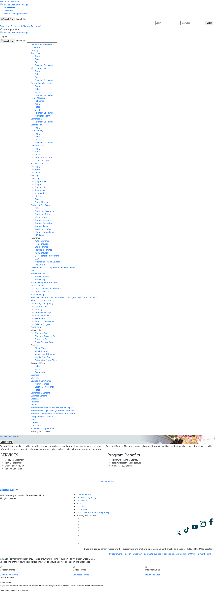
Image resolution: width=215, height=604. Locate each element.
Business (35, 375)
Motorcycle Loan (39, 68)
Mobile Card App (43, 357)
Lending (34, 50)
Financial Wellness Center (43, 300)
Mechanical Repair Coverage (48, 261)
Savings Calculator (43, 223)
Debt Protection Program (47, 255)
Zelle (33, 294)
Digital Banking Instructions (48, 288)
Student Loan (37, 163)
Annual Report (66, 407)
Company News (38, 416)
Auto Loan (35, 53)
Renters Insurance (43, 249)
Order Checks (41, 202)
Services (35, 270)
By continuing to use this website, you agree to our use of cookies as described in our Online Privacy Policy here (162, 553)
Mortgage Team (42, 115)
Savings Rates (41, 226)
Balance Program (43, 324)
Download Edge (152, 574)
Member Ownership (40, 413)
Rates (37, 59)
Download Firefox (81, 574)
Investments (37, 267)
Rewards (35, 401)
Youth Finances (42, 315)
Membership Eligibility (41, 410)
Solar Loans (36, 124)
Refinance (39, 101)
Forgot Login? (17, 26)
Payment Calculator (44, 65)
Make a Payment (39, 297)
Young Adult (40, 193)
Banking (35, 175)
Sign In (5, 36)
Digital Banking (38, 285)
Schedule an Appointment (16, 13)
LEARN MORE (107, 481)
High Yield (39, 196)
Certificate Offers (43, 214)
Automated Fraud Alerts (46, 360)
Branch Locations (66, 410)
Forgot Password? (32, 26)
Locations (8, 10)
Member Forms (84, 494)
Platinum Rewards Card (46, 336)
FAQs (54, 410)
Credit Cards (37, 327)
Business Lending (39, 395)
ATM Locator (70, 413)
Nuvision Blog (56, 413)
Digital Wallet (41, 348)
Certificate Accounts (44, 211)
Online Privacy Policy (86, 497)
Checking (35, 178)
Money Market (42, 217)
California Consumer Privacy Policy (93, 512)
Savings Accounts (43, 220)
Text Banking (37, 282)
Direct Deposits (50, 267)
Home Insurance (43, 243)
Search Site (21, 19)
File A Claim (40, 264)
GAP (37, 258)
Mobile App (40, 279)
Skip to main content (10, 1)
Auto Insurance (42, 241)
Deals (37, 62)
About (34, 404)
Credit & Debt (41, 306)
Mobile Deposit (42, 276)
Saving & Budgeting (44, 303)
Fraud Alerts (91, 297)
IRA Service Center (66, 267)
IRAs (37, 208)
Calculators (36, 425)
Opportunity (41, 187)
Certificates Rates (43, 229)
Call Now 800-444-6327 (41, 44)
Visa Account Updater (45, 354)
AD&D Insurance (43, 252)
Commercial (36, 118)
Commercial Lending (40, 392)
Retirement (40, 318)
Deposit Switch (42, 291)
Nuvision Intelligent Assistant (71, 297)
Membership (37, 407)
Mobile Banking (38, 273)
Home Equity (37, 130)
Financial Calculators (44, 321)
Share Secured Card (44, 342)
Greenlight (41, 294)
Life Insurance (41, 246)
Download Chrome (9, 574)
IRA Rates (39, 235)
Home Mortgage (39, 98)
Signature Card (42, 339)
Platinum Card (41, 333)
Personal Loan (37, 145)
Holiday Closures (51, 407)
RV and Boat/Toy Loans (41, 83)
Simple (38, 184)
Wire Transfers (50, 282)
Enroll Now (5, 26)
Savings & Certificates (41, 205)
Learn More (6, 441)
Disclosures (82, 500)
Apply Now (40, 372)
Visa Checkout (41, 351)
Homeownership (43, 312)
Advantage (40, 190)
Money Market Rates (44, 232)
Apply (37, 56)
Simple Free (40, 181)
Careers (49, 416)
